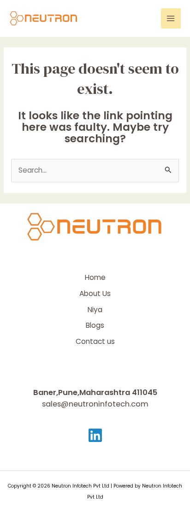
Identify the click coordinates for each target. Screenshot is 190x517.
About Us (95, 293)
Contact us (95, 341)
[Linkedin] (95, 435)
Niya (95, 309)
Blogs (95, 325)
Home (95, 277)
